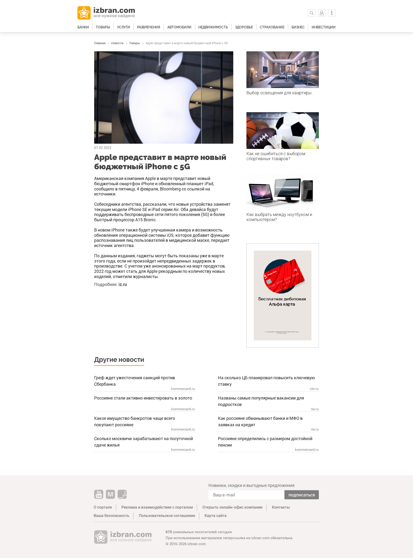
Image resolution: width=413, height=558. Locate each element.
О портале (103, 507)
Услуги (123, 27)
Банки (83, 27)
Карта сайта (216, 515)
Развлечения (148, 27)
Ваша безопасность (111, 515)
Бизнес (298, 27)
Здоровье (244, 27)
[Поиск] (311, 13)
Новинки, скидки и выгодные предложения (251, 485)
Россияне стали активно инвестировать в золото (143, 397)
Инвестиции (324, 27)
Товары (103, 27)
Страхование (272, 27)
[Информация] (332, 13)
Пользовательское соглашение (167, 515)
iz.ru (123, 284)
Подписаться (301, 494)
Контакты (281, 507)
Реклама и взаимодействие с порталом (157, 507)
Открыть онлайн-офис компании (232, 507)
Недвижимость (213, 27)
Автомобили (179, 27)
